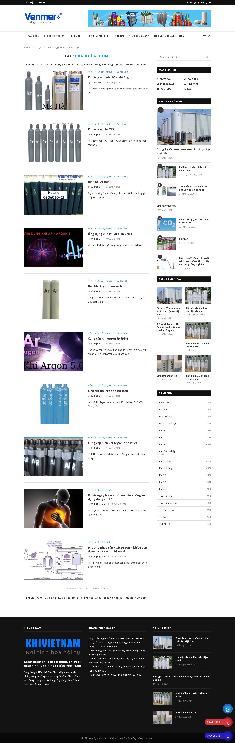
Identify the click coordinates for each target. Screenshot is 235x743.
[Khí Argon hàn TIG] (53, 143)
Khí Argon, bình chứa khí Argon (110, 77)
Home (27, 47)
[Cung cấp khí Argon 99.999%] (53, 352)
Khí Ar (90, 72)
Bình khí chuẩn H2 (167, 375)
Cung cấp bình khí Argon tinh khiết (112, 443)
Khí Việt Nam (96, 82)
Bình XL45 (185, 402)
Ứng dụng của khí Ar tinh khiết (110, 234)
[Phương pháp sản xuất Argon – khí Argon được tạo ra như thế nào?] (53, 560)
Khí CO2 (185, 444)
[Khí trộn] (166, 243)
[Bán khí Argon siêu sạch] (53, 299)
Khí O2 (185, 482)
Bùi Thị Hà (95, 134)
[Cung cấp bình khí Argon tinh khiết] (53, 456)
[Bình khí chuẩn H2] (169, 363)
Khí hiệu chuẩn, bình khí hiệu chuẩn (192, 169)
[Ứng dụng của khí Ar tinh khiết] (53, 247)
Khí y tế (76, 36)
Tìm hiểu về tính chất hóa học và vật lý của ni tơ (193, 188)
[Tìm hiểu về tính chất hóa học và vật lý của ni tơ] (166, 191)
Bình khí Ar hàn (99, 182)
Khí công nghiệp (54, 36)
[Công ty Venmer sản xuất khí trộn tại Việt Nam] (184, 127)
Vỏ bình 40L (185, 523)
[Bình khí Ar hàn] (53, 195)
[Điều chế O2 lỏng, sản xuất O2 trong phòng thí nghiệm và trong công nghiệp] (166, 263)
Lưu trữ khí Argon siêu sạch (108, 391)
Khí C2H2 (185, 437)
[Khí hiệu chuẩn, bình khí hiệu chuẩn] (166, 172)
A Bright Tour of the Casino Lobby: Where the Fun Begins (169, 327)
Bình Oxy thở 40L (166, 205)
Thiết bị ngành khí (96, 36)
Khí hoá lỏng (122, 72)
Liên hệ (41, 2)
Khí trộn (183, 238)
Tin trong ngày (139, 36)
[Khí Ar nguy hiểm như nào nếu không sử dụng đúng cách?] (53, 508)
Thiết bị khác (185, 496)
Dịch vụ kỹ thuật (164, 36)
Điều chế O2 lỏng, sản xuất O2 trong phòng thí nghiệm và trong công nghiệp (194, 261)
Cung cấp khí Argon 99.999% (108, 338)
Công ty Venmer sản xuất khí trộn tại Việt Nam (183, 151)
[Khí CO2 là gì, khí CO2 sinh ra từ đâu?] (166, 224)
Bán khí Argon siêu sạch (105, 286)
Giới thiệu (29, 2)
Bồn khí (185, 409)
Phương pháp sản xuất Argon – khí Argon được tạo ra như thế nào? (117, 549)
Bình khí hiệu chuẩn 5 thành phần (197, 345)
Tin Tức (120, 36)
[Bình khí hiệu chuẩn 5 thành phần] (198, 331)
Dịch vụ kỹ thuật (185, 423)
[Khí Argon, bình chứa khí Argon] (53, 90)
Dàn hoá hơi (185, 416)
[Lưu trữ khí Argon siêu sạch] (53, 404)
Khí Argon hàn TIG (101, 129)
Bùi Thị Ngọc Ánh (98, 504)
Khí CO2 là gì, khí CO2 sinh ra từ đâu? (194, 221)
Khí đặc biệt (122, 229)
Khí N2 (185, 475)
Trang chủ (32, 36)
